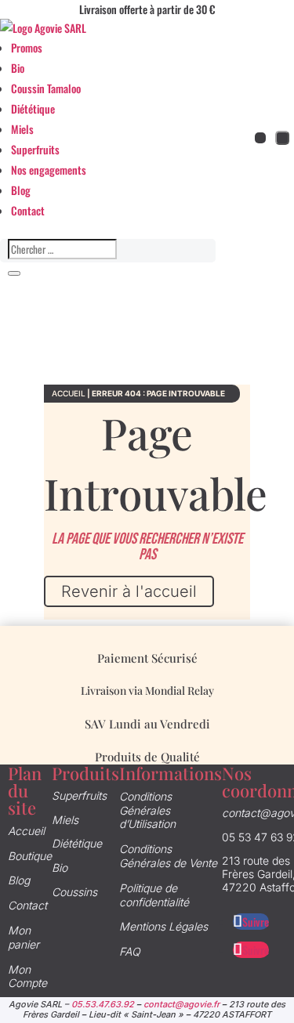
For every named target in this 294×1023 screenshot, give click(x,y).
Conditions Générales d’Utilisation (147, 810)
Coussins (74, 891)
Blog (21, 190)
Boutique (30, 855)
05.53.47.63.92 (102, 1004)
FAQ (129, 951)
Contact (28, 210)
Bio (17, 68)
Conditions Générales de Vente (168, 855)
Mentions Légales (163, 926)
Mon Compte (27, 976)
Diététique (33, 108)
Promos (26, 47)
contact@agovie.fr (181, 1004)
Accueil (68, 393)
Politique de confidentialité (154, 895)
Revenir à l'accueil (129, 591)
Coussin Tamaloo (46, 88)
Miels (22, 129)
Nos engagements (48, 169)
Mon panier (23, 937)
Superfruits (35, 149)
